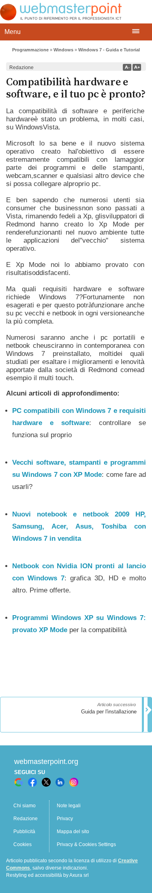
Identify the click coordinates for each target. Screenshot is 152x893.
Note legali (69, 805)
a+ (137, 67)
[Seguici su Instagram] (73, 782)
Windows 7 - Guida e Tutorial (109, 49)
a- (127, 67)
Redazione (25, 818)
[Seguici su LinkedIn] (60, 782)
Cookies (22, 844)
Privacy (65, 818)
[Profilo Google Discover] (18, 782)
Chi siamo (24, 805)
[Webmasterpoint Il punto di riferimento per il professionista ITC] (61, 18)
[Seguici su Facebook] (32, 782)
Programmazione (30, 49)
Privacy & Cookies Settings (86, 844)
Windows (63, 49)
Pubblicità (24, 831)
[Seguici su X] (46, 782)
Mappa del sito (73, 831)
